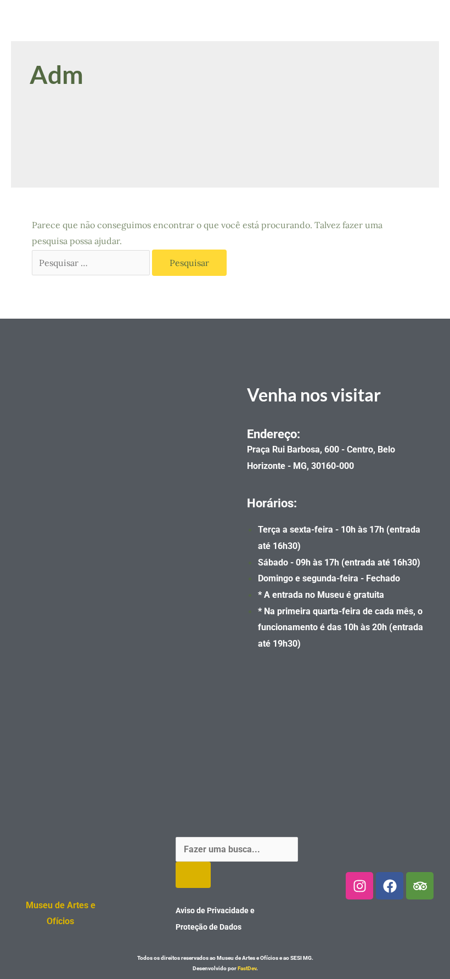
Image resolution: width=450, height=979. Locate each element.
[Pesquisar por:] (92, 262)
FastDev (247, 968)
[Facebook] (389, 885)
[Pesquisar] (193, 875)
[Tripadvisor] (420, 885)
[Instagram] (359, 885)
